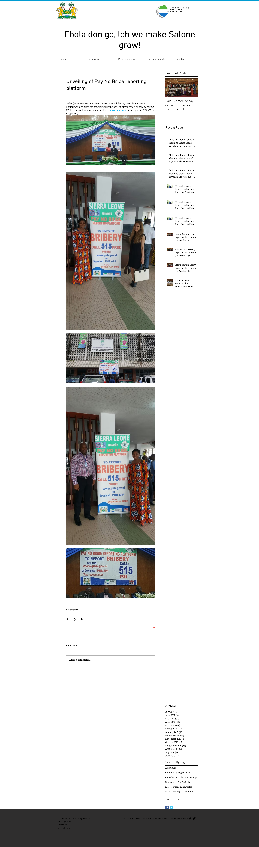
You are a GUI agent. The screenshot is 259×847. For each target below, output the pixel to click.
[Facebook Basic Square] (167, 807)
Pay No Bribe (184, 782)
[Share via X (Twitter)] (75, 619)
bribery (176, 791)
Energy (193, 777)
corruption (187, 791)
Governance (72, 609)
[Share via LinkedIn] (82, 619)
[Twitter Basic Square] (171, 807)
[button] (100, 58)
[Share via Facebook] (67, 619)
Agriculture (170, 767)
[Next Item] (193, 87)
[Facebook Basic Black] (190, 818)
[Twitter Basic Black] (194, 818)
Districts (184, 777)
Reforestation (172, 786)
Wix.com (184, 818)
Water (168, 791)
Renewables (186, 786)
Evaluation (170, 782)
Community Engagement (177, 772)
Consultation (171, 777)
